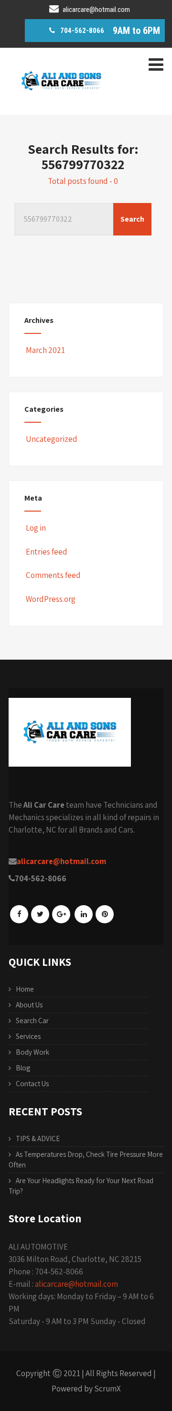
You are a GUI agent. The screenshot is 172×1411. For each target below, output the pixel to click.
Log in (36, 528)
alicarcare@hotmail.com (76, 1284)
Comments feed (53, 575)
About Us (29, 1004)
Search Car (32, 1020)
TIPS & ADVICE (38, 1138)
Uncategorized (51, 439)
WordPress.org (50, 599)
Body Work (32, 1052)
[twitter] (40, 914)
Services (28, 1036)
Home (25, 989)
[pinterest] (105, 914)
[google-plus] (61, 914)
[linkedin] (84, 914)
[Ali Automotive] (61, 107)
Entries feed (46, 551)
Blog (23, 1067)
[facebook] (19, 914)
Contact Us (32, 1083)
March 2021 (45, 350)
